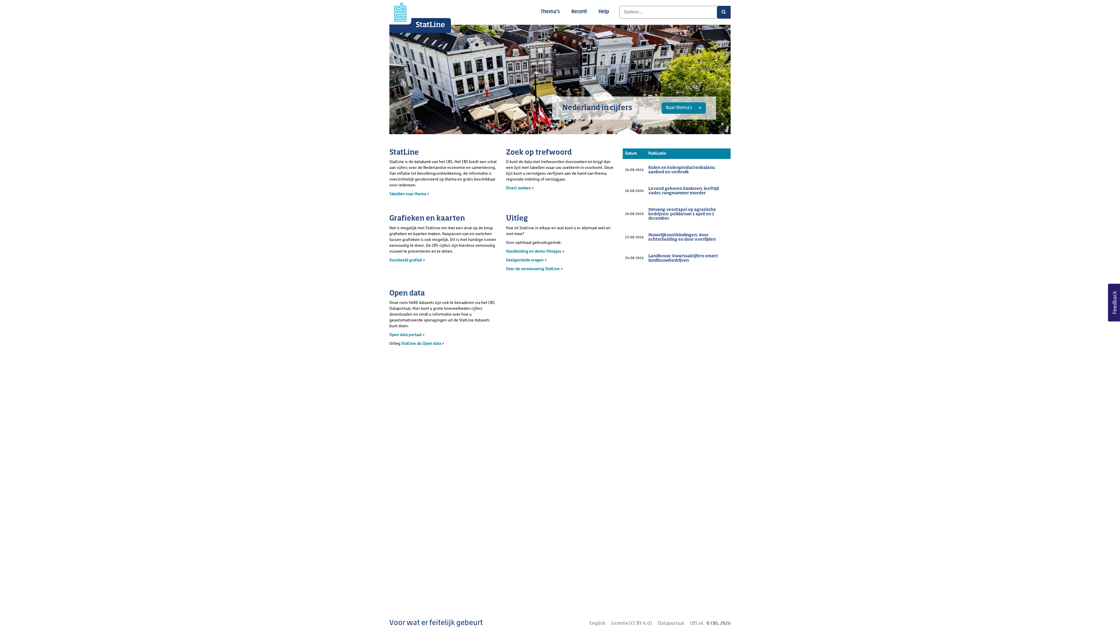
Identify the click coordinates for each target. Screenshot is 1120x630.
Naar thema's (679, 108)
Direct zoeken (518, 188)
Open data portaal (405, 335)
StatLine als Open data (421, 344)
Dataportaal (671, 623)
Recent (579, 12)
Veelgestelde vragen (525, 260)
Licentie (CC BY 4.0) (631, 623)
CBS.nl (696, 623)
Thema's (550, 12)
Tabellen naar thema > (409, 194)
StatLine (430, 25)
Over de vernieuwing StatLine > (534, 269)
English (597, 623)
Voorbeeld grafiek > (407, 260)
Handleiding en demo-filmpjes (533, 251)
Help (603, 12)
